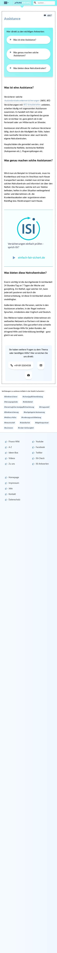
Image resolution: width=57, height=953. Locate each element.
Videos (12, 458)
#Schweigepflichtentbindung (33, 397)
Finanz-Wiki (14, 442)
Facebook (40, 447)
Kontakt (12, 494)
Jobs (11, 488)
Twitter (39, 453)
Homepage (14, 477)
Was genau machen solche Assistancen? (25, 54)
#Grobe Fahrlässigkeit (26, 428)
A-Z (10, 447)
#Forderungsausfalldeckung (31, 417)
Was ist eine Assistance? (24, 40)
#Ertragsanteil (44, 407)
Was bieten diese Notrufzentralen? (29, 68)
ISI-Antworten (42, 464)
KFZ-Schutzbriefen (32, 105)
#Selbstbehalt (28, 402)
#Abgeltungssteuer (42, 423)
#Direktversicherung (11, 412)
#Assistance (8, 428)
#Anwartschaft (9, 423)
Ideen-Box (13, 453)
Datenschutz (14, 500)
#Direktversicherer (10, 397)
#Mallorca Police (10, 417)
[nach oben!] (49, 948)
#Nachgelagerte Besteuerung (34, 412)
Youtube (39, 442)
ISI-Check (40, 458)
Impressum (14, 483)
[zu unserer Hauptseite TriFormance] (28, 375)
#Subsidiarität (25, 423)
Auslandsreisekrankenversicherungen (21, 101)
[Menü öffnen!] (6, 3)
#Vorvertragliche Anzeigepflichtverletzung (19, 407)
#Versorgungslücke (11, 402)
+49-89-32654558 (22, 365)
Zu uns (12, 464)
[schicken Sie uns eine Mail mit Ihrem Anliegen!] (40, 366)
